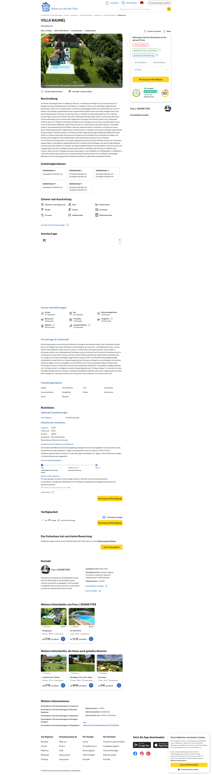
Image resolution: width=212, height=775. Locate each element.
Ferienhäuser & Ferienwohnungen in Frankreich (59, 706)
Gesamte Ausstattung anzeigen (53, 225)
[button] (189, 769)
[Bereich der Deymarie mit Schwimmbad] (82, 663)
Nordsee (44, 741)
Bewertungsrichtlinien (107, 541)
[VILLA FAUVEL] (54, 616)
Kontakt (86, 759)
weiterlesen (45, 492)
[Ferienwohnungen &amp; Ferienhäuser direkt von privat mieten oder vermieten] (59, 9)
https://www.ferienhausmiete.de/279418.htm (101, 725)
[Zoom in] (119, 239)
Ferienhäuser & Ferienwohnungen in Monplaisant (60, 725)
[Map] (82, 270)
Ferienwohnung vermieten (159, 3)
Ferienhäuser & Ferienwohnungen (51, 15)
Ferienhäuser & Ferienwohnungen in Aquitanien (59, 716)
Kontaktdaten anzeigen (139, 115)
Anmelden (115, 3)
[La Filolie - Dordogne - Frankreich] (54, 663)
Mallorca (45, 750)
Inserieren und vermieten (114, 741)
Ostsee (44, 746)
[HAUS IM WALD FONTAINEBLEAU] (82, 616)
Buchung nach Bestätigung (110, 498)
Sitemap (44, 759)
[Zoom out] (119, 243)
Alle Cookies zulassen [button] (189, 765)
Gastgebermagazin (111, 746)
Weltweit (45, 755)
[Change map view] (44, 240)
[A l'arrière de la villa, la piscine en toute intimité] (82, 61)
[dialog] (189, 753)
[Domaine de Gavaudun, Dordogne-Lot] (110, 663)
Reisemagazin (89, 750)
